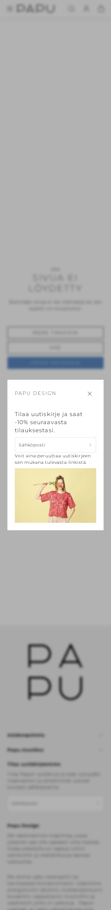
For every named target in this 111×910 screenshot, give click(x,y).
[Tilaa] (90, 445)
